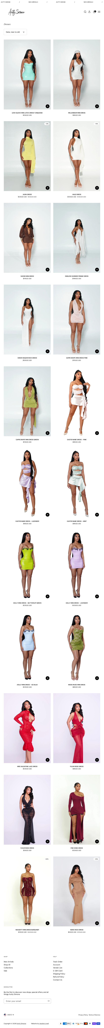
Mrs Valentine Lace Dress (27, 766)
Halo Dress (76, 194)
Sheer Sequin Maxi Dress (27, 358)
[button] (85, 12)
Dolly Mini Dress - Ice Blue (27, 685)
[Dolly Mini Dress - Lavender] (76, 565)
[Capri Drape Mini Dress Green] (27, 401)
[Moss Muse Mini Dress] (76, 646)
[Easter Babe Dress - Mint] (76, 483)
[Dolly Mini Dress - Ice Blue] (27, 646)
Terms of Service (94, 1015)
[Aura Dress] (27, 156)
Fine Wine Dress (77, 848)
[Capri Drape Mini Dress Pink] (76, 320)
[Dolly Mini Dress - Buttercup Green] (27, 565)
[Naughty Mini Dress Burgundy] (27, 891)
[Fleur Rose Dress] (76, 728)
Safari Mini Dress (27, 276)
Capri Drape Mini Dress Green (27, 440)
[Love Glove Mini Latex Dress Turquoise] (27, 74)
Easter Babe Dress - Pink (76, 440)
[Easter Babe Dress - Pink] (76, 401)
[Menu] (99, 12)
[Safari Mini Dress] (27, 238)
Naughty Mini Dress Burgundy (27, 930)
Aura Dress (27, 194)
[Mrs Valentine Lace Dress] (27, 728)
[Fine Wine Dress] (76, 810)
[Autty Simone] (16, 11)
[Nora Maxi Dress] (76, 891)
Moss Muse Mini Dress (76, 685)
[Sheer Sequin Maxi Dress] (27, 320)
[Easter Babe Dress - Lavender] (27, 483)
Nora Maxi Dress (76, 930)
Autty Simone (21, 1024)
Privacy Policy (83, 1015)
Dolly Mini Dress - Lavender (77, 603)
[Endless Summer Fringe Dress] (76, 238)
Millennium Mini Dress (76, 113)
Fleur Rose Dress (76, 766)
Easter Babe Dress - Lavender (27, 521)
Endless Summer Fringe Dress (76, 276)
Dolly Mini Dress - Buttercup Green (27, 603)
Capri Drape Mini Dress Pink (76, 358)
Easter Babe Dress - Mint (77, 521)
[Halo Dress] (76, 156)
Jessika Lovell (44, 1024)
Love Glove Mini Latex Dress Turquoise (27, 113)
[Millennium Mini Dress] (76, 74)
